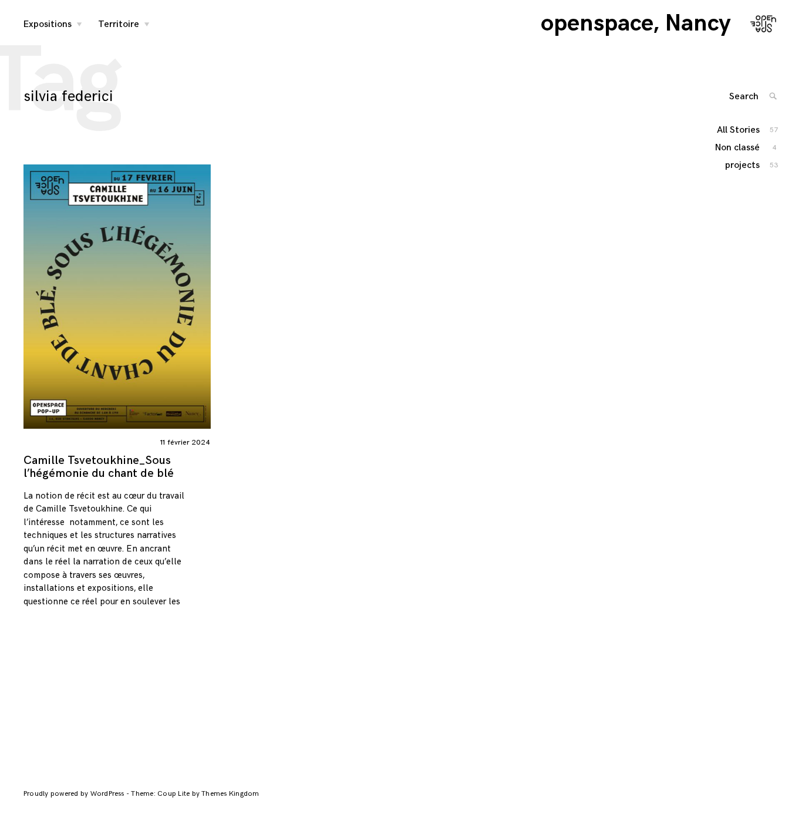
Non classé (738, 147)
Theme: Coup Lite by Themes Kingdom (195, 793)
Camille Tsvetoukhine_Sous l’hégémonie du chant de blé (98, 466)
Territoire (118, 24)
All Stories (739, 130)
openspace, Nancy (636, 23)
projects (743, 165)
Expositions (47, 24)
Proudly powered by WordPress (74, 793)
